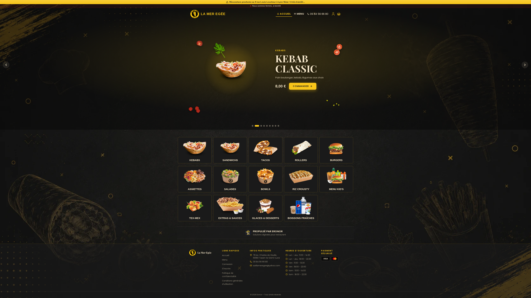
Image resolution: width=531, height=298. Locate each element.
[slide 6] (270, 126)
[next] (525, 65)
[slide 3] (259, 126)
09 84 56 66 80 (319, 14)
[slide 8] (275, 126)
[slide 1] (252, 126)
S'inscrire (226, 268)
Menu (300, 13)
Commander (221, 91)
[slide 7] (272, 126)
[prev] (6, 65)
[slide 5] (267, 126)
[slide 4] (264, 126)
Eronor (259, 294)
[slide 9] (278, 126)
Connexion (227, 264)
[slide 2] (255, 126)
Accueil (285, 13)
